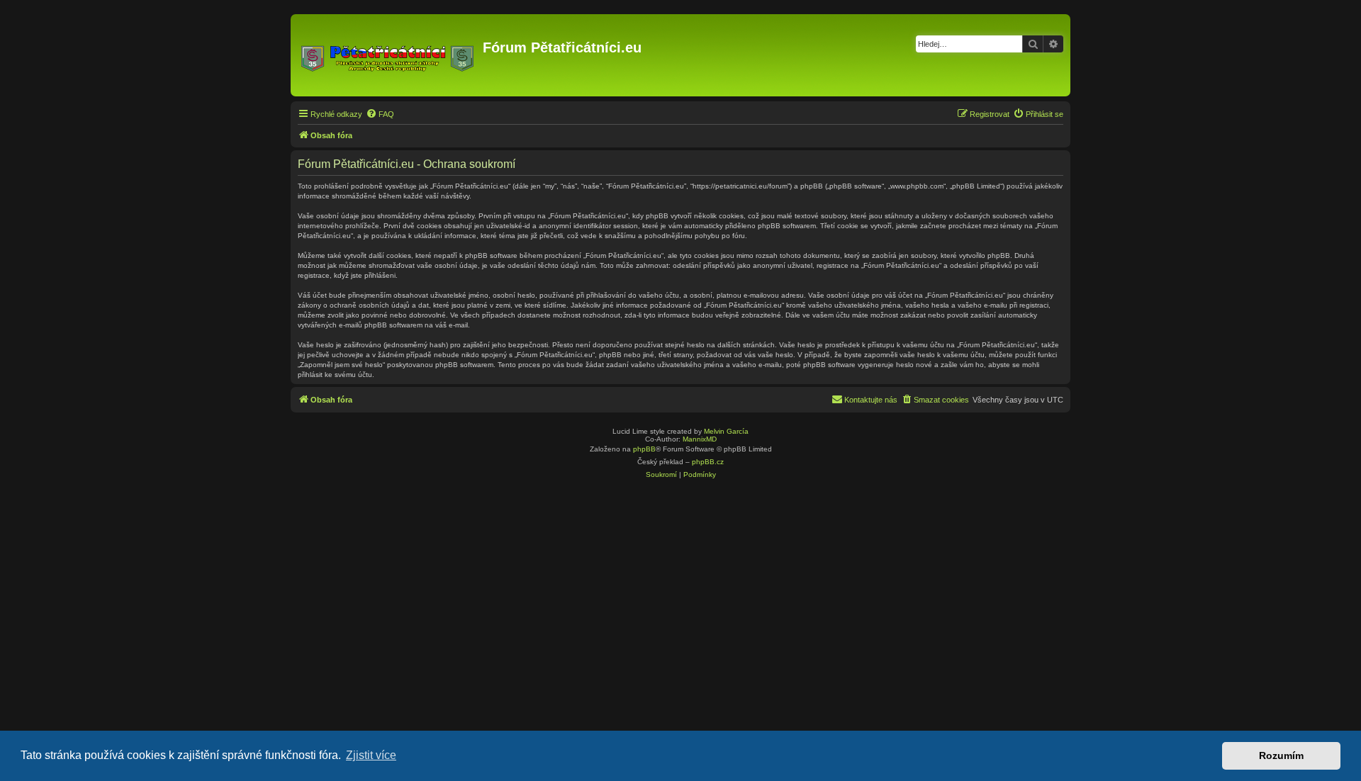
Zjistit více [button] (371, 755)
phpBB (644, 449)
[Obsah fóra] (388, 55)
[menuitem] (380, 114)
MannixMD (700, 439)
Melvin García (726, 431)
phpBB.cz (708, 462)
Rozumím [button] (1281, 755)
